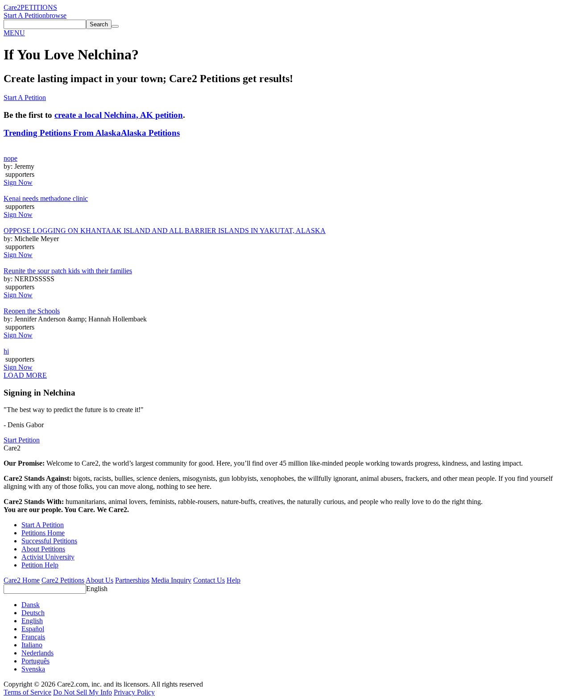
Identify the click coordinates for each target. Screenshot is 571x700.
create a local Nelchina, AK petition (118, 115)
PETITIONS (39, 7)
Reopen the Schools (32, 311)
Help (233, 580)
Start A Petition (25, 15)
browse (56, 15)
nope (10, 158)
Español (32, 629)
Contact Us (209, 580)
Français (33, 637)
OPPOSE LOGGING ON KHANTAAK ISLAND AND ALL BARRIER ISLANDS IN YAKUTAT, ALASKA (165, 230)
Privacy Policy (134, 692)
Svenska (33, 669)
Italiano (31, 645)
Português (35, 661)
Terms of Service (27, 692)
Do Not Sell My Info (82, 692)
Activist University (47, 557)
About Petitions (43, 549)
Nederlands (37, 653)
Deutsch (33, 613)
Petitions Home (43, 533)
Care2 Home (22, 580)
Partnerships (132, 580)
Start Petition (22, 440)
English (97, 588)
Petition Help (39, 565)
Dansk (30, 604)
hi (6, 351)
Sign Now (18, 182)
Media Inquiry (171, 580)
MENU (14, 33)
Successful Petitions (49, 541)
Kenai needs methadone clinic (46, 198)
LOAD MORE (25, 375)
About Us (99, 580)
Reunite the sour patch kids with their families (68, 271)
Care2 (12, 7)
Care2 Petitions (62, 580)
